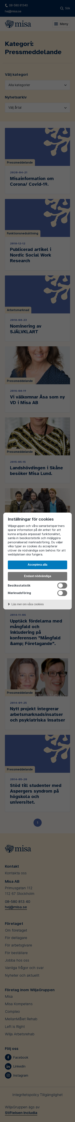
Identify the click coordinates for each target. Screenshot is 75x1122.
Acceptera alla (37, 564)
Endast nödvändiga (37, 576)
